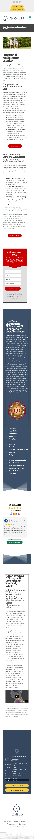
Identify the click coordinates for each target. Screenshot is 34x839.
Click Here (21, 826)
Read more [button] (7, 535)
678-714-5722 (17, 253)
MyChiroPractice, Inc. (24, 821)
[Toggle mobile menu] (30, 17)
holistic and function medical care (13, 69)
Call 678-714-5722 (17, 6)
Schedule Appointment (17, 9)
